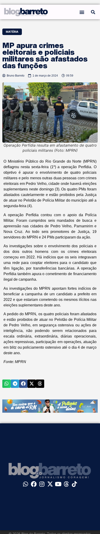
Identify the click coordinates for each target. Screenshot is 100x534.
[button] (82, 12)
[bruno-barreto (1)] (50, 411)
